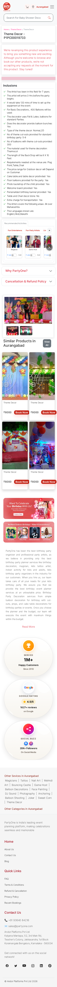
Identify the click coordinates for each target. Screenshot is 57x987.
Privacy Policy (11, 896)
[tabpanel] (28, 331)
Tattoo (24, 780)
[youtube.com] (24, 965)
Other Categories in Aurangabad (23, 809)
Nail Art (36, 780)
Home (6, 29)
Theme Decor (16, 29)
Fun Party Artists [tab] (33, 230)
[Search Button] (49, 17)
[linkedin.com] (41, 965)
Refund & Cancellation (15, 890)
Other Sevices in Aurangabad (21, 775)
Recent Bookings (12, 902)
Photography (27, 793)
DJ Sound (10, 793)
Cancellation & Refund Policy (25, 281)
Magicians (11, 780)
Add (19, 255)
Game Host (40, 785)
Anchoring (44, 793)
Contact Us (10, 855)
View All (47, 343)
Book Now (22, 412)
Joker (31, 797)
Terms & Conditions (14, 884)
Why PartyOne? (16, 271)
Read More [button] (28, 626)
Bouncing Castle (21, 785)
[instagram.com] (33, 965)
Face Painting (40, 789)
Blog (6, 861)
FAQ (6, 878)
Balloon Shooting (14, 797)
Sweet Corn (45, 797)
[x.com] (16, 965)
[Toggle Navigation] (52, 7)
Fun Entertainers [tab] (15, 230)
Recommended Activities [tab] (15, 223)
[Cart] (27, 7)
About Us (9, 849)
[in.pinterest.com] (50, 965)
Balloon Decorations (16, 789)
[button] (14, 242)
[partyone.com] (7, 7)
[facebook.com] (7, 965)
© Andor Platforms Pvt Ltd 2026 (21, 981)
